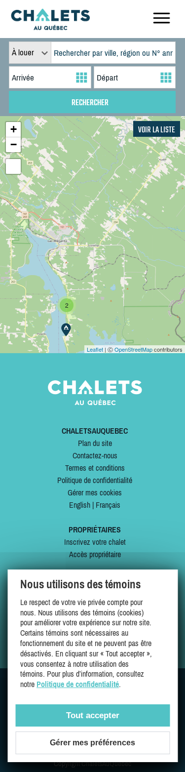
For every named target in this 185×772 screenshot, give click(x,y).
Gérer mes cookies (95, 492)
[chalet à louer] (50, 27)
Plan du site (95, 443)
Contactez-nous (95, 455)
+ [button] (13, 129)
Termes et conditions (95, 467)
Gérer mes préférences (92, 742)
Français (108, 504)
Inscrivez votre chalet (95, 541)
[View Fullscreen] (13, 166)
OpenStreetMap (133, 349)
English (79, 504)
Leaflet (95, 349)
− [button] (13, 144)
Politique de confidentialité (94, 480)
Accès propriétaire (95, 554)
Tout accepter (92, 715)
